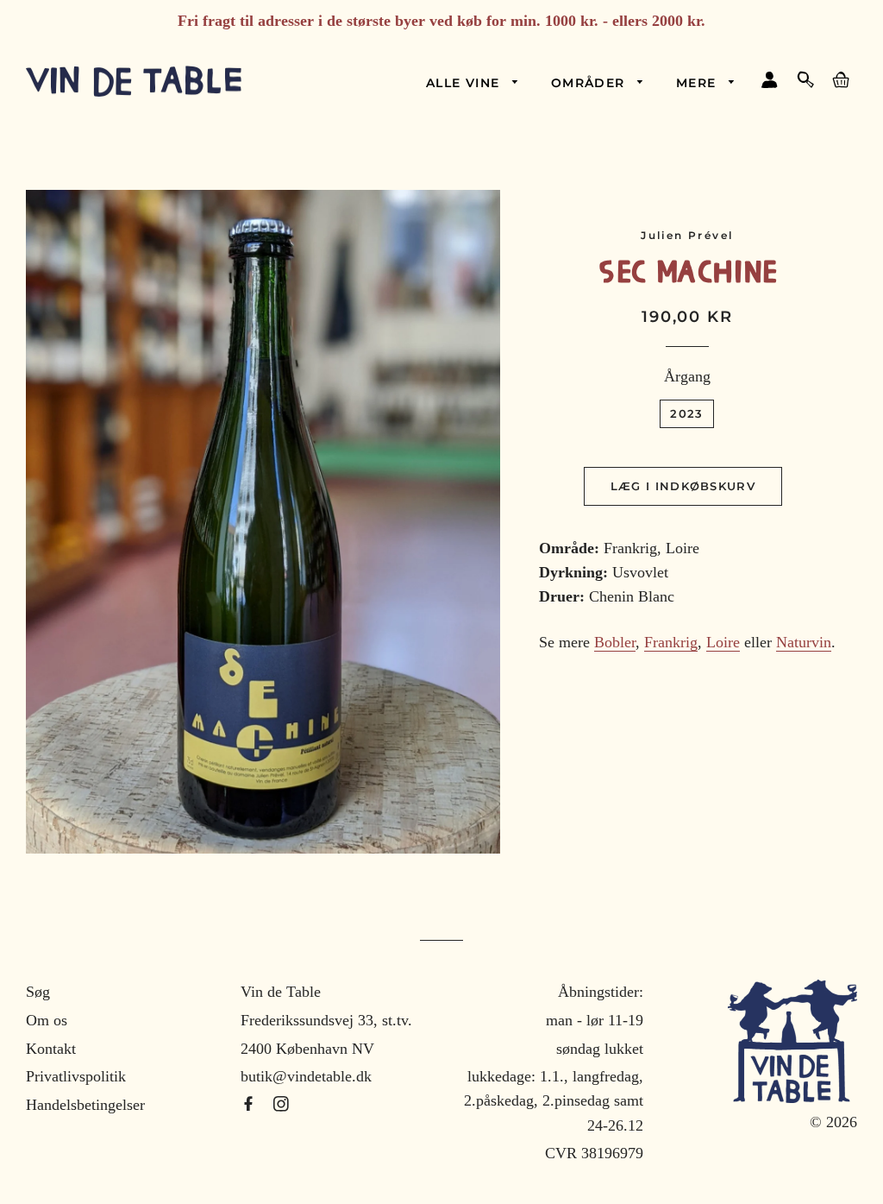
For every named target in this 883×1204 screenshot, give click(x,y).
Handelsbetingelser (85, 1104)
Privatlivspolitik (76, 1076)
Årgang (687, 376)
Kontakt (51, 1048)
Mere (698, 83)
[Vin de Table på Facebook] (250, 1104)
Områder (590, 83)
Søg (38, 991)
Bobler (615, 642)
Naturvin (803, 642)
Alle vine (465, 83)
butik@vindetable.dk (306, 1076)
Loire (723, 642)
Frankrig (671, 642)
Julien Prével (687, 235)
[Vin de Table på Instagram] (281, 1104)
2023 (686, 413)
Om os (46, 1020)
